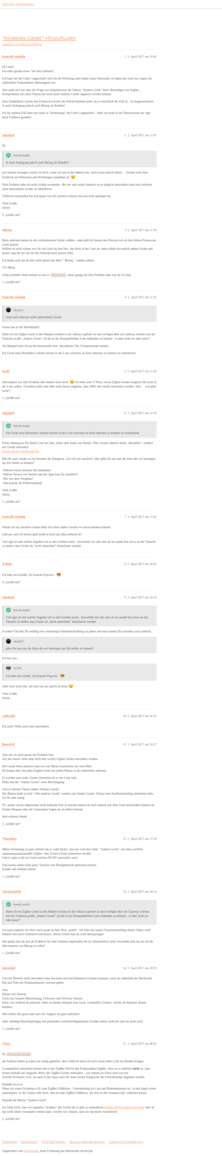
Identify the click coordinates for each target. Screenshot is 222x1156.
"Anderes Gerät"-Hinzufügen (39, 38)
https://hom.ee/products (20, 451)
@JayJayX (58, 275)
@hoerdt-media (18, 1054)
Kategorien (29, 1142)
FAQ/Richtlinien (53, 1142)
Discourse (30, 1151)
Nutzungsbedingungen (87, 1142)
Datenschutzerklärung (126, 1142)
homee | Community (18, 4)
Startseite (9, 1142)
